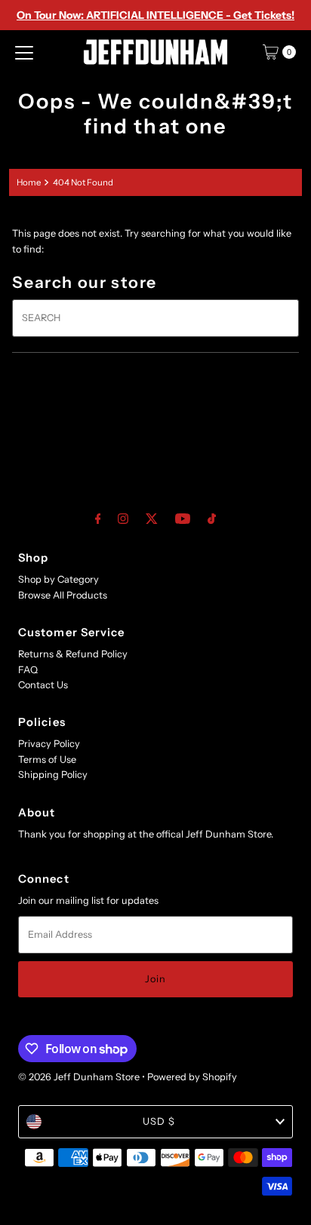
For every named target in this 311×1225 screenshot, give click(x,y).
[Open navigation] (24, 52)
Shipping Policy (53, 774)
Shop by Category (58, 579)
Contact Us (43, 685)
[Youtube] (182, 518)
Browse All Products (62, 595)
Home (29, 182)
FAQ (28, 669)
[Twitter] (152, 518)
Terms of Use (47, 759)
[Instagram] (123, 518)
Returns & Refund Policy (73, 654)
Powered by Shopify (192, 1077)
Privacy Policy (49, 743)
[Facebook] (98, 518)
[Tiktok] (212, 518)
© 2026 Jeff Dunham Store (79, 1077)
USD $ (159, 1121)
